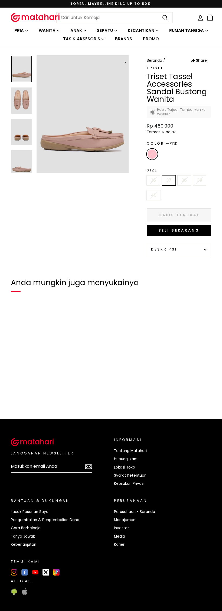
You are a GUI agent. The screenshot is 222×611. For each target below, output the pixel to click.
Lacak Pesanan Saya (29, 511)
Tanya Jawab (23, 536)
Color (162, 143)
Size (152, 170)
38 (184, 180)
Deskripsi (164, 249)
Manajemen (124, 519)
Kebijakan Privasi (129, 483)
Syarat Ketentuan (130, 475)
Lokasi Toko (124, 467)
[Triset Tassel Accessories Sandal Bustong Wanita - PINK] (18, 396)
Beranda (154, 60)
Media (119, 536)
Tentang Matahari (130, 450)
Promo (151, 39)
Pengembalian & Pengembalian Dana (45, 519)
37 (168, 180)
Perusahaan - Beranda (134, 511)
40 (153, 195)
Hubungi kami (126, 458)
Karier (119, 544)
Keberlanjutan (23, 544)
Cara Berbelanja (26, 528)
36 (153, 180)
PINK (152, 154)
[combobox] (114, 17)
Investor (121, 528)
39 (199, 180)
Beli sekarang (179, 230)
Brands (123, 39)
